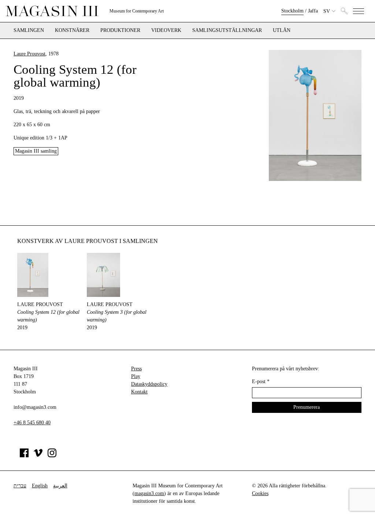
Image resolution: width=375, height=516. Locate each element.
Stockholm (292, 11)
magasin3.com (149, 493)
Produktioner (120, 30)
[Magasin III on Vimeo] (38, 455)
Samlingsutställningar (227, 30)
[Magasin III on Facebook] (24, 455)
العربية (60, 485)
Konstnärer (72, 30)
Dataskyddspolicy (149, 384)
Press (136, 368)
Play (135, 376)
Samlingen (29, 30)
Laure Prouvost (29, 54)
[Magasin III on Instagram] (52, 455)
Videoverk (166, 30)
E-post (261, 381)
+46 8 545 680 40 (32, 422)
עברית (20, 485)
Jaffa (313, 11)
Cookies (260, 493)
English (40, 485)
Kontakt (139, 392)
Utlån (281, 30)
